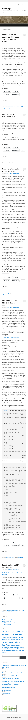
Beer (3, 632)
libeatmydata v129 (6, 693)
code (23, 610)
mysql (7, 106)
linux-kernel (8, 557)
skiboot (8, 648)
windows (4, 652)
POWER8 (16, 647)
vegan (20, 650)
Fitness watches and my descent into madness (13, 673)
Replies (9, 108)
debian (11, 634)
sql (17, 648)
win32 (23, 650)
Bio (13, 25)
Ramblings (6, 8)
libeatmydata (4, 639)
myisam (14, 293)
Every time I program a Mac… (9, 687)
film (23, 634)
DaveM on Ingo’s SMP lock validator (10, 566)
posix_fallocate (5, 559)
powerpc (22, 647)
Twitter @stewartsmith (7, 621)
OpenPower (6, 645)
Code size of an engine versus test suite (10, 170)
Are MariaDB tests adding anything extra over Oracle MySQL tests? (10, 38)
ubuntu (16, 650)
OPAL (20, 642)
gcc (14, 637)
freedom (9, 637)
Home (3, 25)
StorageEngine (21, 648)
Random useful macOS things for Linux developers (14, 675)
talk (13, 650)
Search (3, 655)
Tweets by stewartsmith (7, 698)
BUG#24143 (6, 410)
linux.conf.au (19, 639)
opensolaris (13, 645)
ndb (16, 162)
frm (12, 637)
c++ (16, 631)
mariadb (21, 106)
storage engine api (7, 650)
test (6, 108)
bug (12, 631)
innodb (21, 637)
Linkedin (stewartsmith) (9, 623)
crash (18, 106)
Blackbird (8, 631)
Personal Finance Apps (7, 670)
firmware (4, 637)
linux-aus (13, 639)
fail (21, 635)
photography (5, 647)
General (8, 610)
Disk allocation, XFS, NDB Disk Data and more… (10, 302)
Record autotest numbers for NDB (8, 115)
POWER (11, 647)
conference (5, 635)
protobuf (4, 648)
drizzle (16, 634)
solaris (11, 648)
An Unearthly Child (6, 690)
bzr (14, 631)
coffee (22, 631)
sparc (15, 648)
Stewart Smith (16, 44)
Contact (17, 25)
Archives (9, 25)
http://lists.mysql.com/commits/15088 (10, 337)
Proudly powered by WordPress (14, 717)
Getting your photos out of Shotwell (10, 678)
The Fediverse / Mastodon (8, 619)
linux (9, 639)
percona (11, 106)
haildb (16, 637)
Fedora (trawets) (7, 624)
